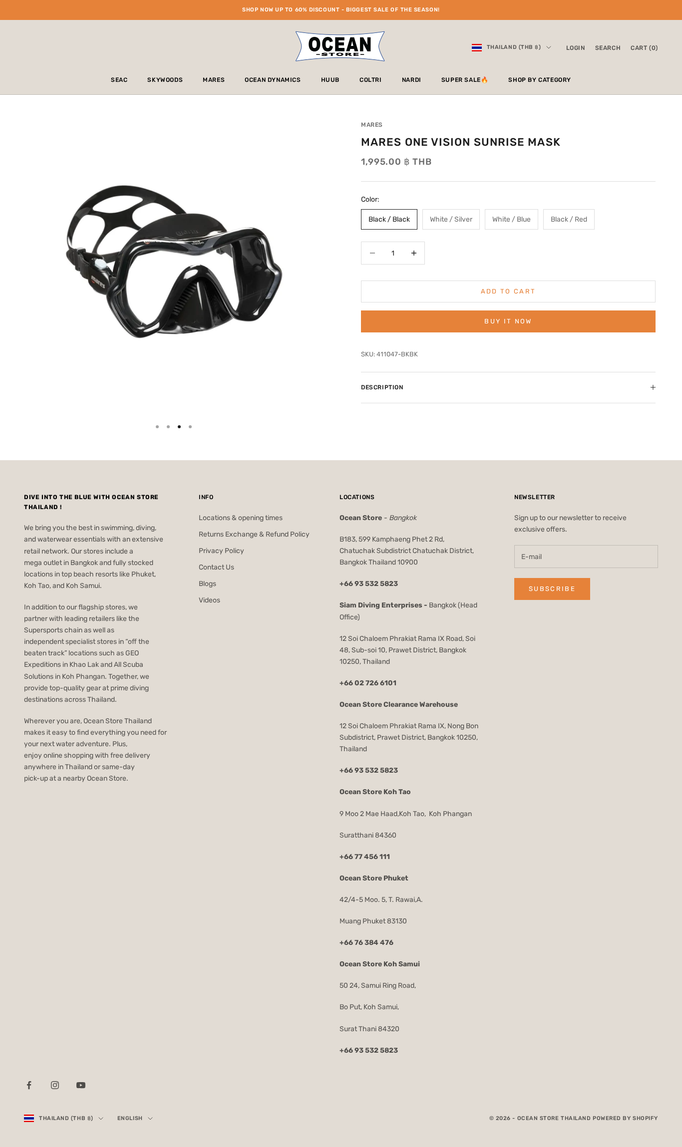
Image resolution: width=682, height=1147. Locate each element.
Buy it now (508, 321)
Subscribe (552, 588)
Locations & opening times (241, 518)
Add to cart (508, 291)
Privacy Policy (221, 551)
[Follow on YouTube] (81, 1085)
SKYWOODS (165, 79)
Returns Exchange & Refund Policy (254, 534)
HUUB (330, 79)
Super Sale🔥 (465, 79)
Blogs (207, 583)
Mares (372, 124)
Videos (209, 600)
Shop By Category (539, 79)
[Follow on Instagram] (55, 1085)
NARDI (411, 79)
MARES (214, 79)
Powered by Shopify (625, 1118)
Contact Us (216, 567)
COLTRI (370, 79)
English (130, 1118)
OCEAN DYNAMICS (273, 79)
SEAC (119, 79)
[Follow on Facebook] (29, 1085)
